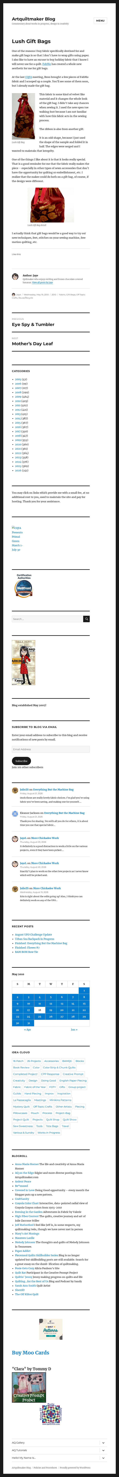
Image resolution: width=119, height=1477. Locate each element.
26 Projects (34, 1061)
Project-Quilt (21, 1119)
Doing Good (48, 1080)
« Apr (27, 1029)
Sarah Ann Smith (25, 1285)
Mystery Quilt (21, 1106)
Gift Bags (70, 294)
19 (50, 1010)
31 (28, 1023)
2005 (18, 379)
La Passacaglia (22, 1100)
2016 (18, 427)
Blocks (80, 1061)
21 (73, 1010)
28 (73, 1016)
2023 (18, 457)
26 (51, 1016)
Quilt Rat (20, 1272)
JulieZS (24, 789)
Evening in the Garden (29, 1211)
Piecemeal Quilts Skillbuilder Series (36, 1255)
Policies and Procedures (45, 1467)
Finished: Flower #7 (27, 947)
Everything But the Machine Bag (53, 789)
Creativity (19, 1080)
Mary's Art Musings (27, 1233)
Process (47, 1113)
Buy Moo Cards (30, 1353)
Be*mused (21, 1185)
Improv (49, 1093)
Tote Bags (52, 1126)
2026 (18, 470)
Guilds (17, 1093)
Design (33, 1080)
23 (17, 1016)
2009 (18, 396)
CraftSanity (22, 1198)
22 (84, 1010)
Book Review (21, 1067)
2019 (18, 440)
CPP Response (50, 1074)
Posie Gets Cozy (24, 1268)
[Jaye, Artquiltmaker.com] (51, 662)
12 (51, 1003)
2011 (17, 405)
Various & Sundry (23, 1132)
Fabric (62, 294)
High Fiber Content (27, 1216)
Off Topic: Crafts (42, 1106)
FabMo (46, 64)
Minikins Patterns (60, 1100)
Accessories (51, 1061)
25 (39, 1016)
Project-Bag (63, 1113)
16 (17, 1010)
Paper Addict (23, 1250)
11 (40, 1003)
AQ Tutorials (19, 1450)
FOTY (52, 1087)
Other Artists (64, 1106)
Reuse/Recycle (25, 298)
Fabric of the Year (35, 1087)
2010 (54, 294)
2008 (18, 392)
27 (62, 1016)
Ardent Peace (23, 1181)
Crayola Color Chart (27, 1203)
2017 (18, 431)
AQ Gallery (18, 1442)
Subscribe (21, 761)
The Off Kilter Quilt (27, 1294)
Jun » (74, 1029)
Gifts (62, 1087)
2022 (18, 453)
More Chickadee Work (45, 838)
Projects (38, 1119)
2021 (18, 448)
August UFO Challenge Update (33, 934)
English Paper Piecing (73, 1080)
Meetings (40, 1100)
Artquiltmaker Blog (33, 19)
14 (73, 1003)
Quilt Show (70, 1119)
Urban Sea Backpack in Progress (34, 938)
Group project (77, 1087)
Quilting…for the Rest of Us (31, 1281)
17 (28, 1010)
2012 (18, 409)
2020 (18, 444)
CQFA (28, 77)
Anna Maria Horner (27, 1164)
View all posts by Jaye (42, 282)
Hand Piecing (32, 1093)
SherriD (19, 1290)
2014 (18, 418)
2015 (18, 422)
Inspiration (64, 1093)
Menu (100, 20)
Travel (65, 1126)
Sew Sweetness (23, 1126)
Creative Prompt (73, 1074)
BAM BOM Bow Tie (26, 951)
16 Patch (18, 1061)
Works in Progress (49, 1132)
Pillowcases (20, 1113)
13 (62, 1003)
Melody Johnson (25, 1242)
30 (17, 1023)
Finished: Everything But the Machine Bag (41, 943)
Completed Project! (25, 1074)
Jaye (18, 294)
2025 (18, 466)
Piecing (79, 1106)
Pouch (35, 1113)
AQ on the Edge (24, 1172)
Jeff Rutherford (24, 1224)
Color (36, 1067)
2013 (18, 414)
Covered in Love (25, 1190)
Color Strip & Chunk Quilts (59, 1067)
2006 (18, 383)
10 (28, 1003)
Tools (39, 1126)
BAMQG (67, 1061)
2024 (18, 461)
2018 (18, 435)
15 (84, 1003)
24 (28, 1016)
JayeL (23, 838)
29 (84, 1016)
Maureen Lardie (24, 1237)
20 (62, 1010)
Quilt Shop (52, 1119)
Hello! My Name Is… (24, 1457)
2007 (18, 388)
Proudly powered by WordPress (75, 1467)
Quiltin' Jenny (23, 1277)
